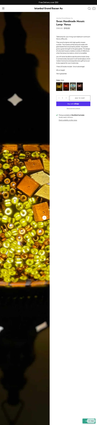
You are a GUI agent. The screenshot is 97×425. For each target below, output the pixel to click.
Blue (73, 86)
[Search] (89, 9)
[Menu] (3, 8)
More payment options (73, 108)
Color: (60, 80)
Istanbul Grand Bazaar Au (48, 8)
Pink (80, 86)
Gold (59, 86)
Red (66, 86)
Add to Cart (80, 98)
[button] (5, 218)
